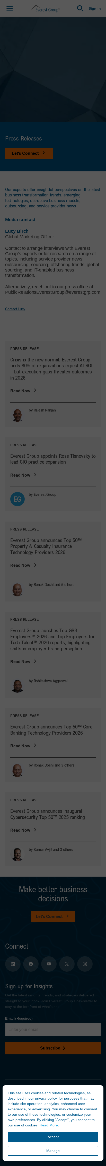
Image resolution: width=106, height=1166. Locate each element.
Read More (49, 1125)
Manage (53, 1151)
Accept (53, 1137)
